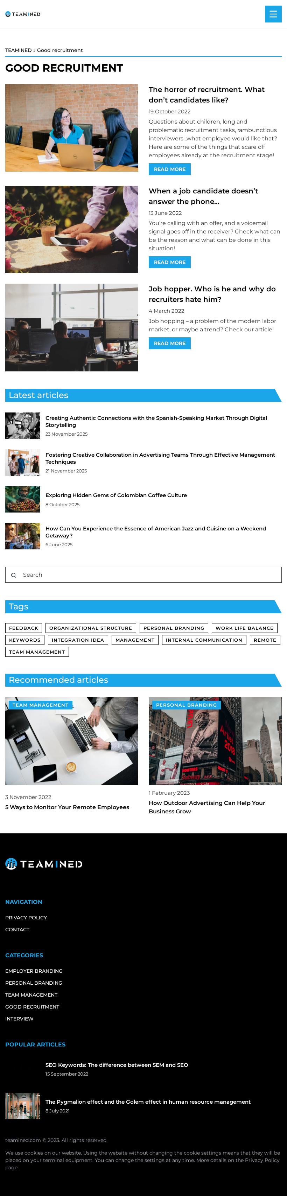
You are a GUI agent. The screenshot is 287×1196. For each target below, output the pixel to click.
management (135, 640)
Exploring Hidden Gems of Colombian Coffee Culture (116, 495)
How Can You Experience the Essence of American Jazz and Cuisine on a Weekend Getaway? (156, 532)
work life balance (245, 628)
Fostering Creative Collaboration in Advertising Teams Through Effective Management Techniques (160, 458)
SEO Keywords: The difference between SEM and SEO (117, 1065)
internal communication (204, 640)
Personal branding (33, 983)
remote (265, 640)
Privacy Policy (262, 1160)
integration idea (78, 640)
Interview (19, 1019)
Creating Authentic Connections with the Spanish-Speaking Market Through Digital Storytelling (156, 421)
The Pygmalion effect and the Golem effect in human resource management (148, 1101)
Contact (17, 929)
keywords (25, 640)
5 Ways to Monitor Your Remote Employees (67, 807)
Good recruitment (32, 1007)
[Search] (13, 575)
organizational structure (90, 628)
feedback (23, 628)
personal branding (174, 628)
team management (37, 652)
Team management (31, 995)
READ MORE (170, 169)
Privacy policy (26, 917)
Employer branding (34, 971)
